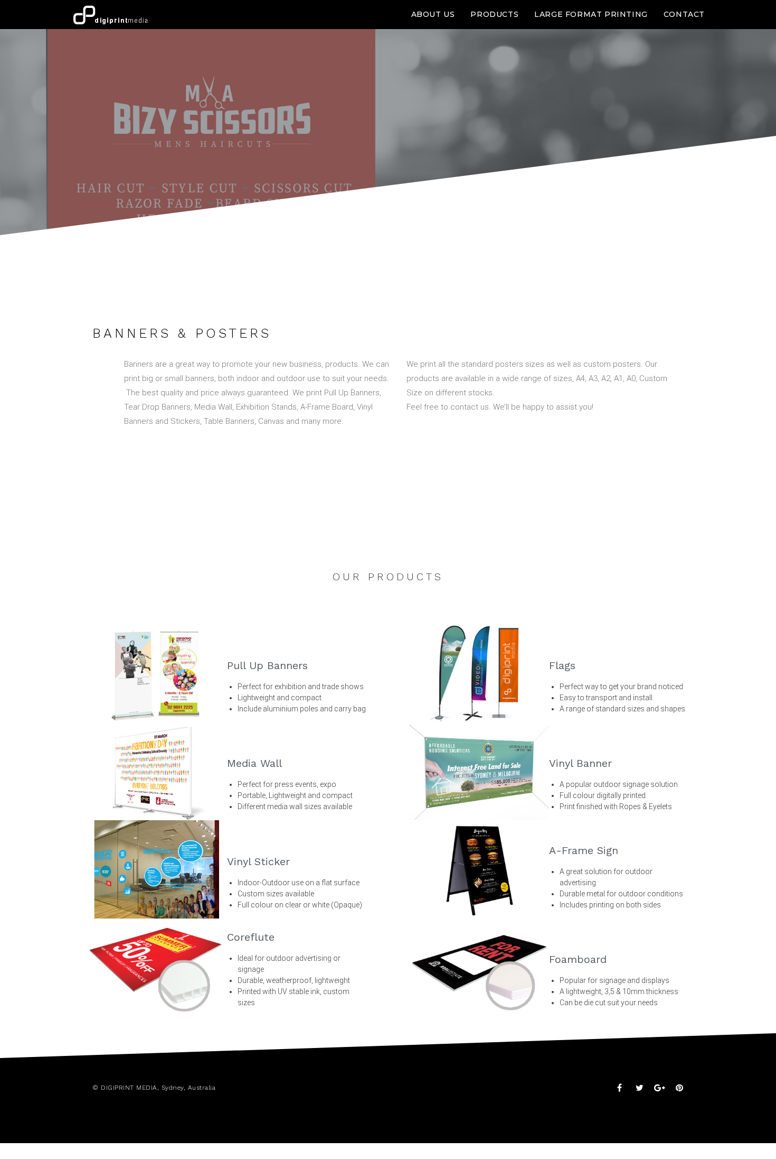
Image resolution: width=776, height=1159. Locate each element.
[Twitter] (639, 1087)
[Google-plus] (659, 1087)
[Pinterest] (679, 1087)
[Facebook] (619, 1087)
